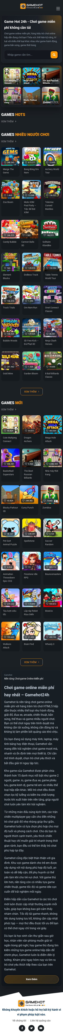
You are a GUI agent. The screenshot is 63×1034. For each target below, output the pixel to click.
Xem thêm (7, 121)
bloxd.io (49, 611)
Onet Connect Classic (52, 309)
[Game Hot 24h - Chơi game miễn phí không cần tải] (31, 6)
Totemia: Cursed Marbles (49, 205)
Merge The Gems (8, 171)
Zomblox (47, 507)
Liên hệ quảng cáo (40, 1020)
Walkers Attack (7, 646)
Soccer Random (49, 543)
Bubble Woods (10, 340)
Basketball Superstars (8, 473)
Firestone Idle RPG (30, 576)
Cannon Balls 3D (27, 244)
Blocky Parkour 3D (10, 509)
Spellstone (29, 541)
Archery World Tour (52, 171)
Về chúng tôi (19, 1020)
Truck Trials (9, 307)
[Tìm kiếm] (54, 54)
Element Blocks (7, 276)
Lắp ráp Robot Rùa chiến (31, 613)
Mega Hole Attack (50, 439)
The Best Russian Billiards (28, 474)
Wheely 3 (49, 644)
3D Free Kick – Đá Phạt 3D (31, 342)
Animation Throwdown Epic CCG (9, 577)
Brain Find (29, 644)
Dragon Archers (28, 439)
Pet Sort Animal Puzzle (10, 543)
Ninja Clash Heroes (50, 342)
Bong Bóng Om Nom (31, 171)
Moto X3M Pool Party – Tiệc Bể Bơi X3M (30, 207)
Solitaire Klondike (47, 244)
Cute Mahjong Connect (10, 439)
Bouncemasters (52, 574)
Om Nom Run (30, 307)
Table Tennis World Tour (51, 276)
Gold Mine (8, 373)
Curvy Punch (27, 507)
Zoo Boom (8, 202)
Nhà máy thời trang (51, 473)
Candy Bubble (9, 242)
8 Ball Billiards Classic (52, 375)
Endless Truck (31, 274)
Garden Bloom (31, 373)
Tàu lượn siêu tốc (9, 613)
